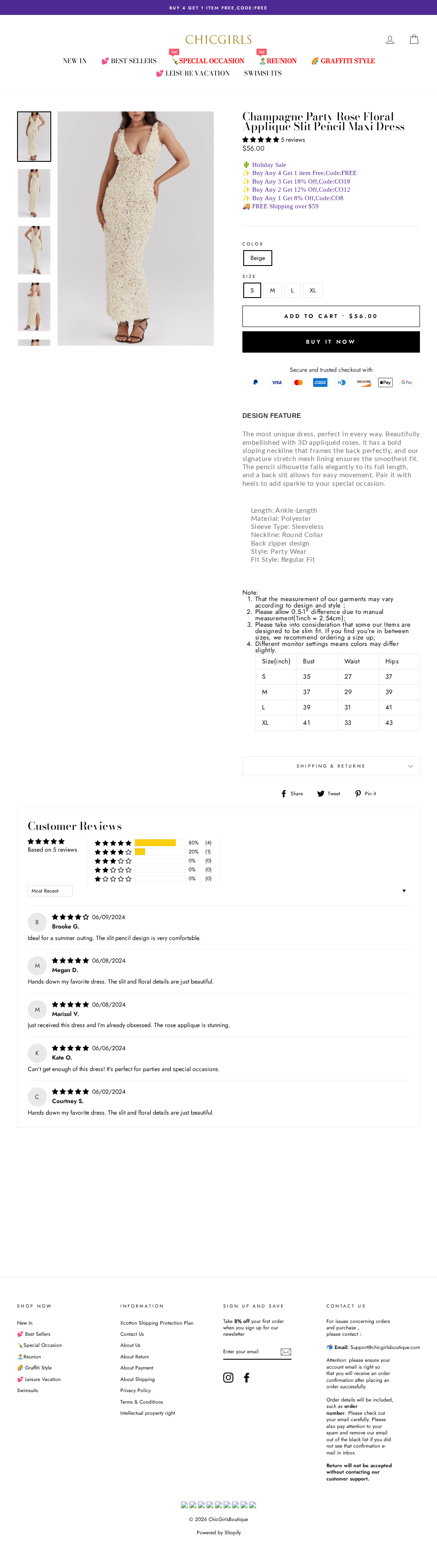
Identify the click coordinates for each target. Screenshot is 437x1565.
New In (75, 61)
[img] (71, 917)
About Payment (136, 1367)
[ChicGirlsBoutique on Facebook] (247, 1377)
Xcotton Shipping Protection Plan (156, 1322)
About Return (134, 1356)
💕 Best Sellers (129, 61)
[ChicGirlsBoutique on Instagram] (228, 1377)
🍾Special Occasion (207, 61)
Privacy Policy (135, 1390)
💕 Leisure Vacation (193, 73)
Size (249, 277)
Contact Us (132, 1333)
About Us (130, 1345)
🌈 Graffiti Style (343, 61)
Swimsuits (263, 73)
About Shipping (137, 1379)
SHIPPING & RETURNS (331, 766)
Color (253, 244)
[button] (261, 139)
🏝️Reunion (278, 61)
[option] (218, 7)
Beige (258, 258)
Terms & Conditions (141, 1401)
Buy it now (331, 342)
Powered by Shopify (219, 1532)
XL (313, 290)
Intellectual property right (147, 1412)
